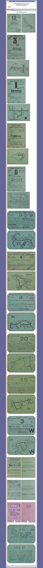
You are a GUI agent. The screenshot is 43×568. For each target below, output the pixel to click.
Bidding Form (25, 1)
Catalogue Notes (31, 1)
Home (12, 1)
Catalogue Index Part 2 (18, 1)
